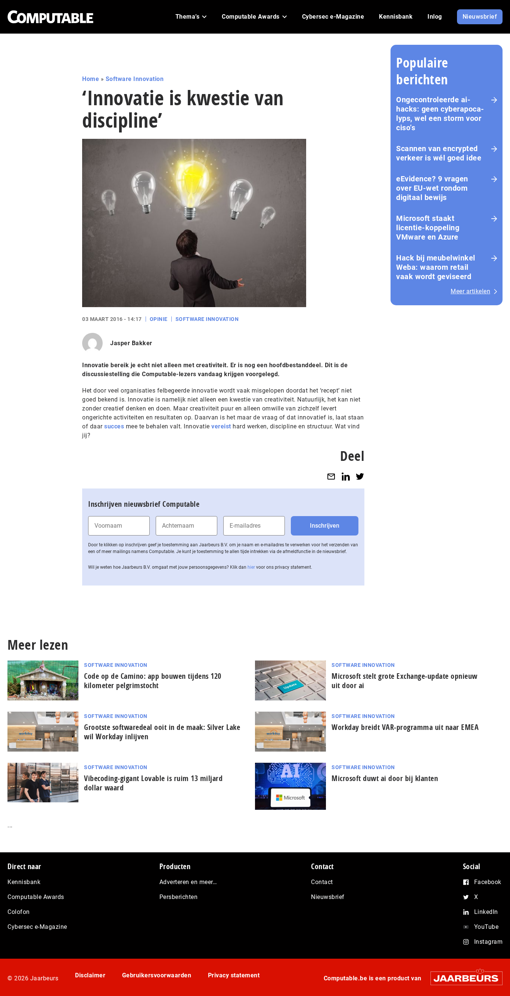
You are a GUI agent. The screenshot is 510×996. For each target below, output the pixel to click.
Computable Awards (35, 896)
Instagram (488, 941)
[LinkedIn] (345, 476)
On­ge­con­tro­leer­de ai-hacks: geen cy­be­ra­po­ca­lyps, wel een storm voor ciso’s (440, 113)
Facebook (487, 882)
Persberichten (178, 896)
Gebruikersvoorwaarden (157, 975)
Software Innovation (135, 78)
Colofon (18, 911)
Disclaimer (90, 975)
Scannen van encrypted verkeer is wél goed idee (438, 153)
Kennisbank (23, 882)
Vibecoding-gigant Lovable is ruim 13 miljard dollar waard (153, 783)
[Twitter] (359, 476)
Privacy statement (234, 975)
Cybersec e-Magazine (37, 926)
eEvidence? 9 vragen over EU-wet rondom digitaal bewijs (432, 188)
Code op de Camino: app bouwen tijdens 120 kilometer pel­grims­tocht (152, 680)
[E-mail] (331, 476)
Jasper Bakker (131, 343)
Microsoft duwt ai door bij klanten (385, 778)
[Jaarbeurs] (463, 977)
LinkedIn (486, 911)
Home (90, 78)
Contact (322, 882)
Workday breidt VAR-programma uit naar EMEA (405, 727)
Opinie (159, 319)
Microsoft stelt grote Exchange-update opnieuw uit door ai (405, 680)
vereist (221, 426)
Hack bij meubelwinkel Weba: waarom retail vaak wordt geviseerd (435, 267)
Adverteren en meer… (188, 882)
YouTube (486, 926)
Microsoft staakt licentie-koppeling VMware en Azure (427, 227)
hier (251, 567)
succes (114, 426)
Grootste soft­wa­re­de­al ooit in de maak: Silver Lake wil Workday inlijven (162, 731)
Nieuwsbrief (328, 896)
